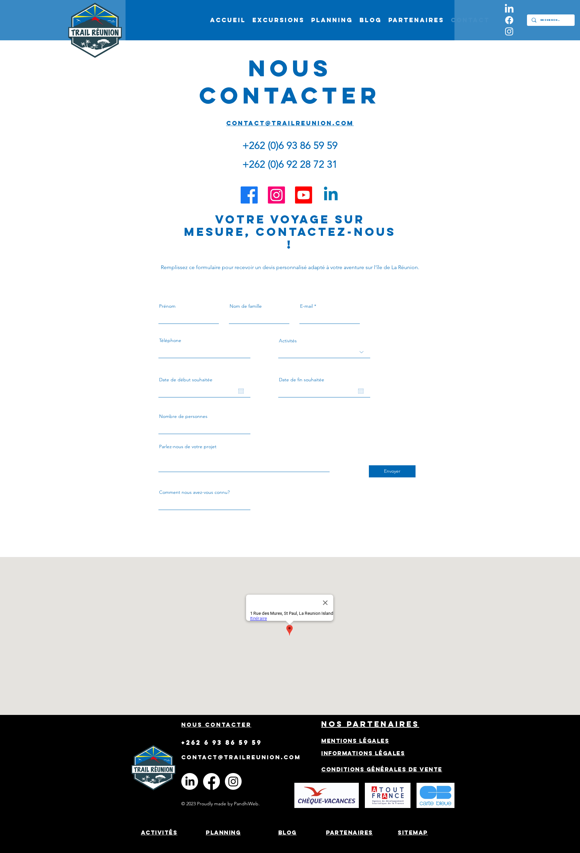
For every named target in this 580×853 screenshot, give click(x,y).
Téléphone (170, 340)
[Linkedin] (330, 195)
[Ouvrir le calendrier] (241, 391)
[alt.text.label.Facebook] (509, 20)
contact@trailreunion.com (290, 123)
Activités (288, 340)
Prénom (167, 306)
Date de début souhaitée (185, 379)
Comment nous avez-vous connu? (194, 492)
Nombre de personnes (183, 416)
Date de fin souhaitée (301, 379)
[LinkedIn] (509, 9)
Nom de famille (246, 306)
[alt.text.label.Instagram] (509, 31)
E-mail (306, 306)
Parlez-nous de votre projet (187, 446)
